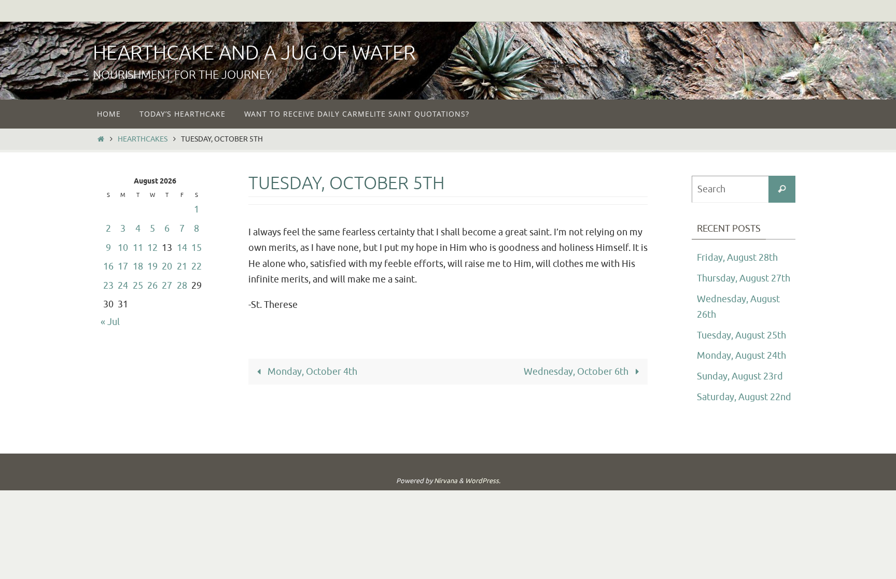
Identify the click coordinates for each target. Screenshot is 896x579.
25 (138, 285)
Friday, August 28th (737, 257)
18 (138, 266)
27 (167, 285)
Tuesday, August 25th (741, 335)
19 (152, 266)
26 (152, 285)
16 (108, 266)
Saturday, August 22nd (744, 397)
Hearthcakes (142, 139)
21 (182, 266)
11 (138, 247)
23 (108, 285)
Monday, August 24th (741, 355)
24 (123, 285)
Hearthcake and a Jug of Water (254, 53)
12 (152, 247)
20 (167, 266)
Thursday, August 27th (743, 278)
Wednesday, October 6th (577, 371)
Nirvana (445, 480)
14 (182, 247)
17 (123, 266)
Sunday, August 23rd (740, 376)
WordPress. (482, 480)
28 (182, 285)
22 (196, 266)
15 (196, 247)
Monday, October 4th (311, 371)
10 (123, 247)
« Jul (110, 322)
